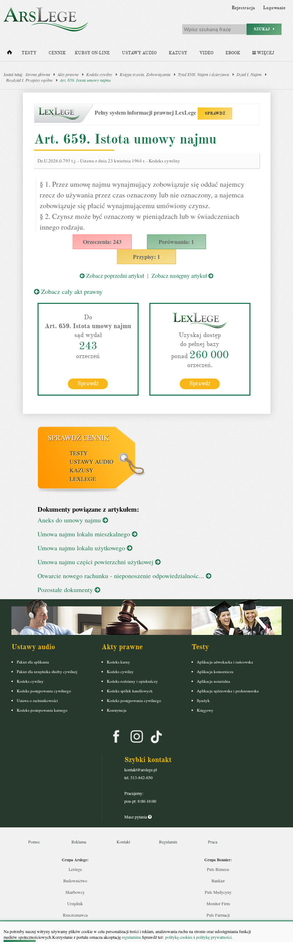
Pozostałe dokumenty (66, 589)
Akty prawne (68, 74)
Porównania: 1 (176, 241)
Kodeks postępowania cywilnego (44, 690)
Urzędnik (75, 903)
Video (206, 53)
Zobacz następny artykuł (180, 275)
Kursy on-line (92, 53)
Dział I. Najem (249, 74)
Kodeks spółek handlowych (130, 690)
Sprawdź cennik (78, 437)
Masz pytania (136, 817)
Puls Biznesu (218, 869)
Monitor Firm (218, 903)
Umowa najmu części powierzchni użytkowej (96, 561)
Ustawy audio (139, 53)
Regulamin (168, 842)
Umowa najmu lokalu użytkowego (82, 547)
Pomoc (34, 842)
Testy (28, 53)
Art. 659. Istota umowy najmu (85, 80)
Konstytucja (116, 710)
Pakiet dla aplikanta (33, 662)
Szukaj (263, 29)
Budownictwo (75, 880)
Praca (212, 842)
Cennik (57, 53)
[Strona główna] (9, 54)
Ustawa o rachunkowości (37, 700)
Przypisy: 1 (146, 256)
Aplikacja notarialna (213, 681)
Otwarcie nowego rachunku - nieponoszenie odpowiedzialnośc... (122, 575)
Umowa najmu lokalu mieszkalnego (85, 534)
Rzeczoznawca (75, 915)
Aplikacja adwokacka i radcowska (225, 662)
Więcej (265, 53)
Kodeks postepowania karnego (42, 710)
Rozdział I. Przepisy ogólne (29, 80)
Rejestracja (243, 8)
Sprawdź (88, 383)
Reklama (78, 842)
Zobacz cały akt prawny (71, 291)
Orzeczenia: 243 (102, 241)
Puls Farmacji (218, 915)
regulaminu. (131, 937)
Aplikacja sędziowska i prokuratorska (228, 690)
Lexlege (75, 869)
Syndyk (203, 700)
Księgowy (205, 710)
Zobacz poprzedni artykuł (114, 275)
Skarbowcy (75, 892)
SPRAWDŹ (215, 113)
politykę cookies (179, 937)
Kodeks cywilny (99, 74)
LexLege (83, 478)
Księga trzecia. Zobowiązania (145, 74)
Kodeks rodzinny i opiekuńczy (132, 681)
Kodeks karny (118, 662)
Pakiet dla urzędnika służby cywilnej (47, 671)
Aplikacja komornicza (215, 671)
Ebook (232, 53)
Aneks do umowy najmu (70, 520)
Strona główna (37, 74)
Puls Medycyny (218, 892)
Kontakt (123, 842)
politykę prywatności (214, 937)
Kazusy (178, 53)
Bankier (218, 880)
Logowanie (274, 8)
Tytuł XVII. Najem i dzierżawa (203, 74)
